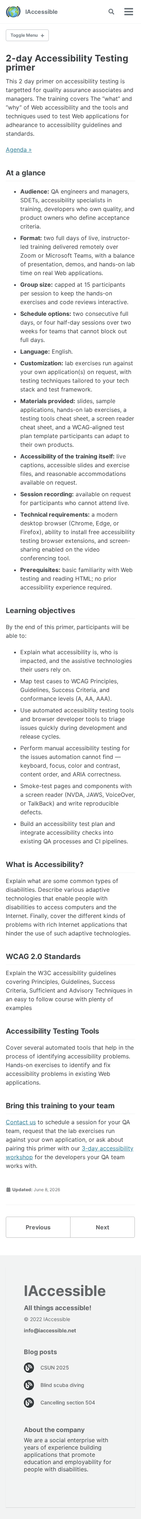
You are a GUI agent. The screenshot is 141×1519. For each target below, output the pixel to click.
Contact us (21, 1122)
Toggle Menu (24, 35)
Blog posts (40, 1352)
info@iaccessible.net (50, 1330)
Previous (38, 1227)
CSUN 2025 (54, 1367)
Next (102, 1227)
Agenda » (19, 149)
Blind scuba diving (62, 1385)
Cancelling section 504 (67, 1402)
